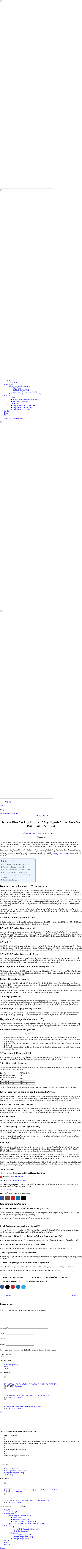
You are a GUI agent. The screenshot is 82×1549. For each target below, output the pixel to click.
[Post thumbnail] (8, 1382)
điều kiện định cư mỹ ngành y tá (36, 1281)
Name (2, 1333)
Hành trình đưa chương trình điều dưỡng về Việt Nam (27, 394)
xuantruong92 (30, 833)
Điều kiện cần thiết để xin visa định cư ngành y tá (18, 869)
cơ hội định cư (36, 1277)
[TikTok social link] (23, 1198)
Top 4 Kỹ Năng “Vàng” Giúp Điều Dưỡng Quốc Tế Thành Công (26, 1395)
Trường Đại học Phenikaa (21, 409)
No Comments (17, 1386)
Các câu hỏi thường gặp (10, 880)
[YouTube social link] (13, 1198)
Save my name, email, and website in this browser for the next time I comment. (29, 1350)
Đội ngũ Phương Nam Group (14, 1473)
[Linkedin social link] (18, 1198)
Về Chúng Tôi (13, 382)
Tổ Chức (12, 398)
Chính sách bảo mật (11, 1469)
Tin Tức (7, 1368)
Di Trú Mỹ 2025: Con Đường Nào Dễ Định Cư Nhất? (22, 1406)
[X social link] (7, 1287)
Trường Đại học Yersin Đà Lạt (23, 407)
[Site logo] (26, 188)
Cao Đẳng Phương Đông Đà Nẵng (24, 405)
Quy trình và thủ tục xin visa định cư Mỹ (15, 872)
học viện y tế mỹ (51, 1277)
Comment (4, 1328)
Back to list (41, 1296)
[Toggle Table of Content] (30, 861)
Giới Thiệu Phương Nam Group (15, 1471)
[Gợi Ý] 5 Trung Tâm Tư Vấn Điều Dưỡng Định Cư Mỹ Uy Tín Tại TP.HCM (30, 1384)
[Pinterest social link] (13, 1287)
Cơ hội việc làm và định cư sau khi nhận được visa (18, 875)
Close (2, 1356)
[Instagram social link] (7, 1198)
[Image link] (16, 1412)
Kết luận (5, 877)
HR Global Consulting (20, 401)
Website (2, 1344)
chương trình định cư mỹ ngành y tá (14, 1277)
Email (2, 1339)
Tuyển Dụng (8, 1475)
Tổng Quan (17, 388)
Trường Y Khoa (14, 403)
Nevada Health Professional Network (25, 399)
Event (6, 1366)
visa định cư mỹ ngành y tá (11, 1281)
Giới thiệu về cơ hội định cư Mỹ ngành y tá (16, 864)
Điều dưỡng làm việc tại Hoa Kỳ (20, 386)
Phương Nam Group (60, 854)
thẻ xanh (65, 1277)
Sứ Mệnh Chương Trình (21, 390)
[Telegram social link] (23, 1287)
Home (2, 813)
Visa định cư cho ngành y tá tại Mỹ (13, 867)
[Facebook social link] (2, 1198)
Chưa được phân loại (11, 813)
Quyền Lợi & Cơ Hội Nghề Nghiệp (25, 392)
